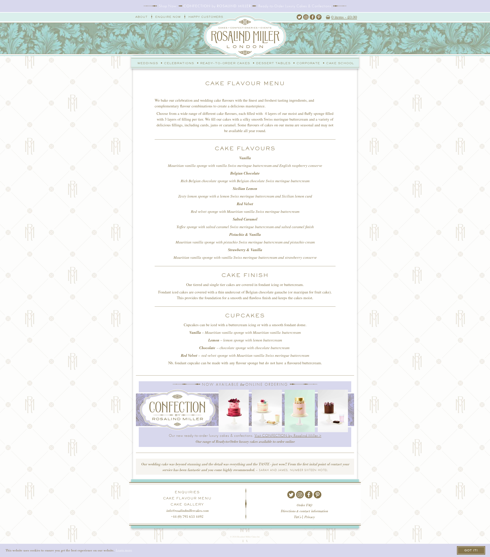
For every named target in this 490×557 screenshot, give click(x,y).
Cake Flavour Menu (187, 498)
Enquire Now (168, 16)
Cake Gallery (187, 504)
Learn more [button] (124, 550)
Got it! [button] (471, 550)
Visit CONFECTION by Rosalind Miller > (288, 435)
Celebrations (179, 63)
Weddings (147, 63)
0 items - (344, 17)
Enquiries (187, 492)
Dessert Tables (273, 63)
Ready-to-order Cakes (225, 63)
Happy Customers (205, 16)
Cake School (340, 63)
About (141, 16)
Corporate (308, 63)
